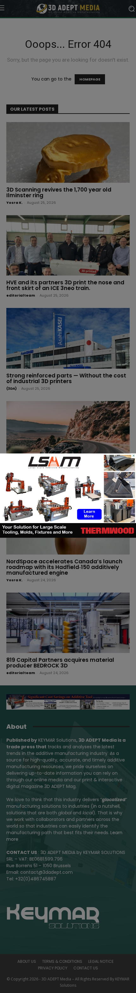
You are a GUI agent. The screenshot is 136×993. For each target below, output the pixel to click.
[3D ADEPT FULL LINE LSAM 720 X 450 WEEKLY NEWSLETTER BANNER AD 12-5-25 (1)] (68, 536)
